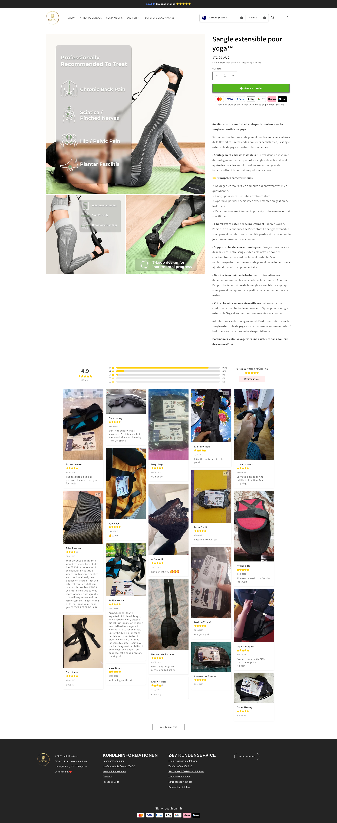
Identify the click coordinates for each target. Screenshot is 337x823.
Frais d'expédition (221, 62)
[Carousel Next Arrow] (268, 4)
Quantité (216, 68)
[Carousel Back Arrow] (69, 4)
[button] (133, 17)
